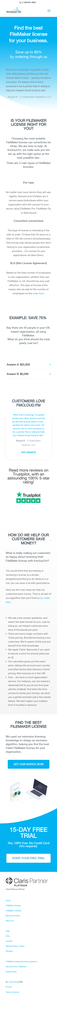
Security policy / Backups (16, 966)
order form (38, 293)
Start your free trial (28, 858)
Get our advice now (29, 764)
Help (8, 931)
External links (11, 972)
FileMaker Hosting (13, 905)
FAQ (7, 936)
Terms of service (12, 992)
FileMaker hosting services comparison (21, 961)
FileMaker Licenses (13, 911)
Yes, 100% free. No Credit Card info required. (29, 845)
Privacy (9, 987)
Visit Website (28, 452)
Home (8, 900)
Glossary (9, 951)
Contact (9, 941)
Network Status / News (15, 946)
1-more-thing (12, 982)
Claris (9, 747)
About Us (10, 921)
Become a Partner (13, 916)
